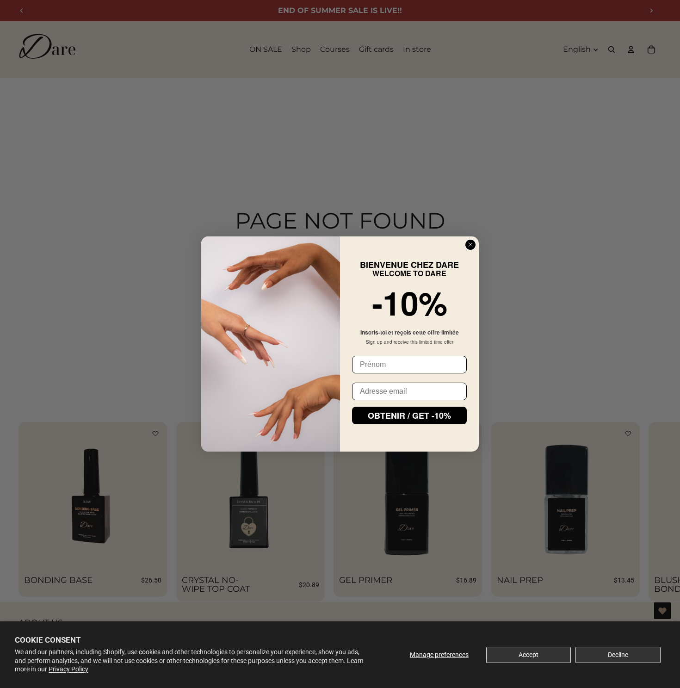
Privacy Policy (68, 669)
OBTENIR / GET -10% (409, 415)
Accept (528, 654)
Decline (618, 654)
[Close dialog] (470, 244)
